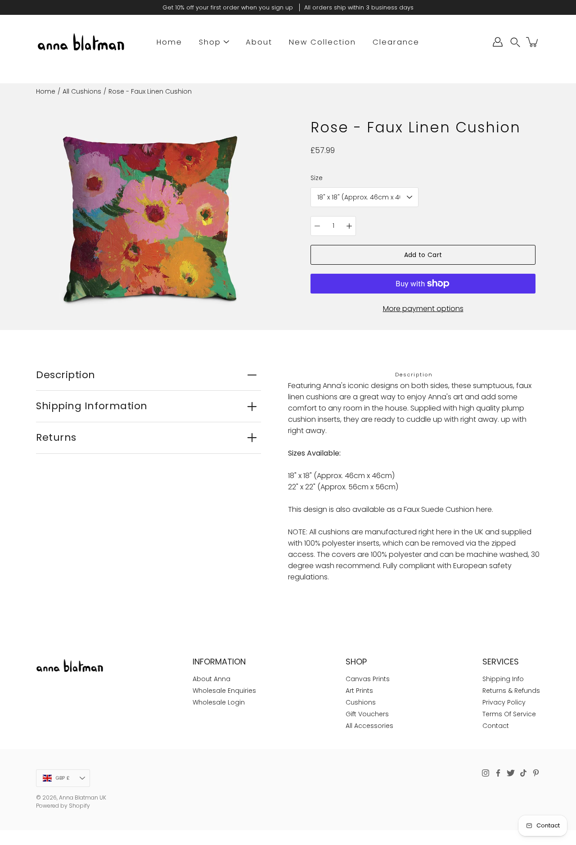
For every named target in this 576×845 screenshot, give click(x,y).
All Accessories (369, 725)
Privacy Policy (504, 702)
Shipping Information (92, 406)
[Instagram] (486, 773)
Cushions (361, 702)
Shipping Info (503, 678)
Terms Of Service (509, 713)
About (259, 42)
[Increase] (349, 226)
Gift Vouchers (367, 713)
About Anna (211, 678)
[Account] (497, 42)
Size (316, 177)
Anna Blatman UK (82, 797)
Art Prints (359, 690)
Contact (495, 725)
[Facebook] (498, 773)
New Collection (322, 42)
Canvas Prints (368, 678)
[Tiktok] (523, 773)
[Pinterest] (536, 773)
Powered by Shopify (63, 805)
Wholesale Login (219, 702)
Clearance (396, 42)
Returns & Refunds (511, 690)
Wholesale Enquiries (224, 690)
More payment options (423, 308)
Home (169, 42)
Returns (56, 437)
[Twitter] (511, 773)
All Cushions (82, 91)
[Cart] (533, 42)
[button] (515, 42)
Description (65, 375)
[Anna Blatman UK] (81, 41)
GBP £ (62, 778)
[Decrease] (317, 226)
